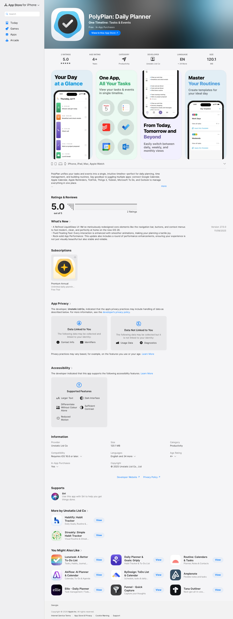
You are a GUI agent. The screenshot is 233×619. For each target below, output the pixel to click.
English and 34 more (122, 456)
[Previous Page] (47, 114)
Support (116, 616)
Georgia (54, 605)
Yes (53, 466)
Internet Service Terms (61, 616)
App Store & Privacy (83, 616)
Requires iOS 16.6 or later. (65, 456)
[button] (22, 22)
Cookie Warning (102, 616)
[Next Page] (229, 114)
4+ (171, 456)
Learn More (148, 354)
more (164, 186)
